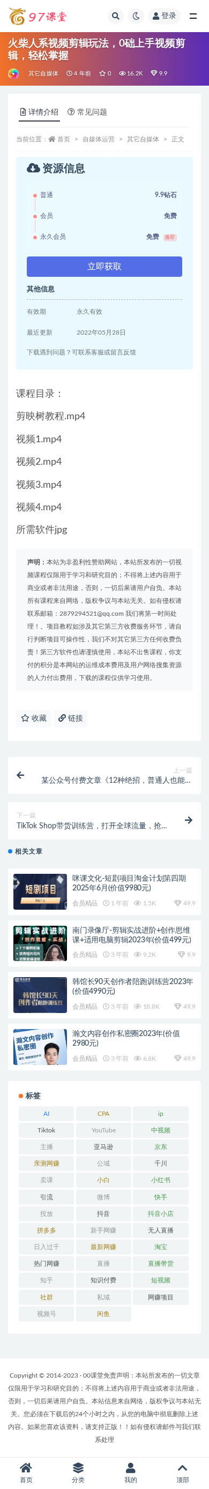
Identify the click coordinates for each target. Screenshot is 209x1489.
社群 (46, 1297)
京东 (160, 1147)
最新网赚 (103, 1247)
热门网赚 (46, 1263)
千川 (160, 1163)
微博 (103, 1197)
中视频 (160, 1130)
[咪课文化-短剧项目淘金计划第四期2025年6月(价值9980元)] (40, 894)
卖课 (46, 1180)
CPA (103, 1113)
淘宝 (160, 1247)
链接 (74, 718)
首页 (63, 139)
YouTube (104, 1130)
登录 (168, 16)
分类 (78, 1480)
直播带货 (161, 1263)
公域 (103, 1163)
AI (46, 1113)
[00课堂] (14, 74)
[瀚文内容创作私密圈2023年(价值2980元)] (40, 1051)
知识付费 (103, 1280)
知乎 (46, 1280)
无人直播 (161, 1230)
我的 (130, 1480)
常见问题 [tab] (92, 112)
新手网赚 (103, 1230)
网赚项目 (161, 1297)
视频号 (46, 1314)
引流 (46, 1197)
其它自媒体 (43, 74)
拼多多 (46, 1230)
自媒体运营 (99, 139)
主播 (46, 1147)
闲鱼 (103, 1314)
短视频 (160, 1280)
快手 (160, 1197)
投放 (46, 1214)
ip (160, 1113)
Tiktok (46, 1130)
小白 (103, 1180)
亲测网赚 (46, 1163)
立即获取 (104, 266)
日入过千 (46, 1247)
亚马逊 (103, 1147)
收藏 (38, 718)
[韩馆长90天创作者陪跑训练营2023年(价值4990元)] (40, 998)
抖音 (103, 1214)
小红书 (160, 1180)
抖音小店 (161, 1214)
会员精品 (85, 903)
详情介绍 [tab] (43, 112)
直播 (103, 1263)
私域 (103, 1297)
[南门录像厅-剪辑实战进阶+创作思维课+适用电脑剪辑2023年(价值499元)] (40, 948)
